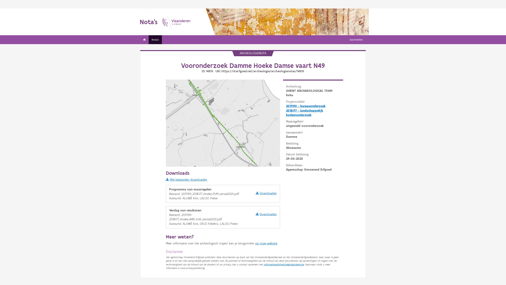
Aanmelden (356, 39)
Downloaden (268, 193)
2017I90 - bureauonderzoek (306, 106)
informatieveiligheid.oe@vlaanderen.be (284, 264)
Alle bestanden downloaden (188, 179)
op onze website (266, 243)
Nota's (155, 39)
